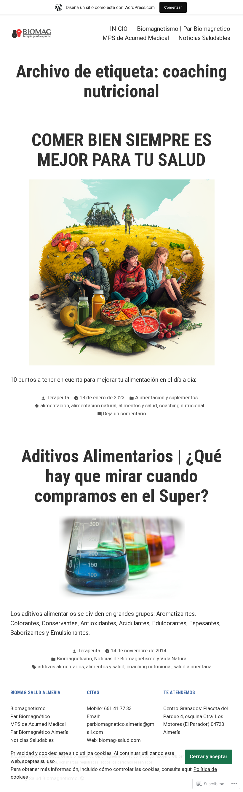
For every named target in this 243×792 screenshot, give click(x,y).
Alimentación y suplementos (166, 397)
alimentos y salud (138, 405)
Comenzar (173, 7)
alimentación (54, 405)
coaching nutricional (181, 405)
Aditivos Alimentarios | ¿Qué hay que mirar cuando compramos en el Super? (121, 476)
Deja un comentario (124, 414)
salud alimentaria (193, 666)
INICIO (118, 28)
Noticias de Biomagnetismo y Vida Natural (141, 658)
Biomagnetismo (74, 658)
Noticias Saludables (204, 38)
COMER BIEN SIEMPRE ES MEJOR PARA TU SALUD (121, 150)
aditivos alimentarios (61, 666)
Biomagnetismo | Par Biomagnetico (183, 28)
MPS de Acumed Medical (136, 38)
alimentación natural (93, 405)
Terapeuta (58, 397)
